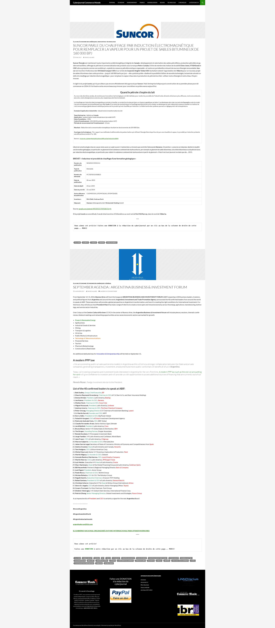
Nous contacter (145, 587)
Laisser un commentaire (108, 291)
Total (193, 560)
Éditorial (112, 2)
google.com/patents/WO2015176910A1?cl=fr (95, 209)
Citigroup (116, 558)
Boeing (97, 558)
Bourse (162, 2)
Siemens (101, 242)
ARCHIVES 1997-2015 (90, 608)
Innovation (102, 42)
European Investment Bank (158, 558)
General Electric (186, 558)
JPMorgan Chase (102, 560)
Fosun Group (174, 558)
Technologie (171, 2)
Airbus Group (87, 558)
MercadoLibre (140, 560)
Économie (121, 2)
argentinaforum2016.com (83, 524)
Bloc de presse (145, 585)
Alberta (85, 242)
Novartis (151, 560)
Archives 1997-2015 (146, 590)
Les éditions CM (194, 2)
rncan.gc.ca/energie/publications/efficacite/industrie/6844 (99, 138)
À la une (76, 42)
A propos (143, 580)
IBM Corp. (91, 560)
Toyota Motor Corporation (84, 563)
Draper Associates (128, 558)
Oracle (159, 560)
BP (103, 558)
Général (108, 283)
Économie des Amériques (88, 42)
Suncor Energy (112, 242)
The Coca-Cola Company (180, 560)
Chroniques (182, 2)
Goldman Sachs (80, 560)
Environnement (132, 2)
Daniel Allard (89, 57)
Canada (93, 242)
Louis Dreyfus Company (125, 560)
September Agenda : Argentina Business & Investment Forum (130, 287)
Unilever (99, 563)
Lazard (112, 560)
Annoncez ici (144, 582)
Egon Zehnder (141, 558)
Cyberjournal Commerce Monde (87, 2)
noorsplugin (96, 625)
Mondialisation (152, 2)
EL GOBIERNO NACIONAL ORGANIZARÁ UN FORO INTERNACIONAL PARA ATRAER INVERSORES (111, 531)
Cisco (108, 558)
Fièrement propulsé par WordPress (111, 625)
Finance (142, 2)
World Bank (109, 563)
